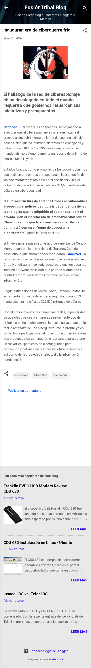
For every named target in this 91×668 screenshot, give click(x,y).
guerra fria (60, 375)
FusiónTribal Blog (45, 7)
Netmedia (10, 127)
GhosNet (40, 375)
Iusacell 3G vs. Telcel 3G (26, 594)
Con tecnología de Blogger (48, 651)
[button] (84, 31)
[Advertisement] (45, 428)
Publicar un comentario (25, 391)
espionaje (21, 375)
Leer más (79, 529)
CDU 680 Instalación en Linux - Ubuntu (38, 542)
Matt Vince (57, 659)
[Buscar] (84, 9)
